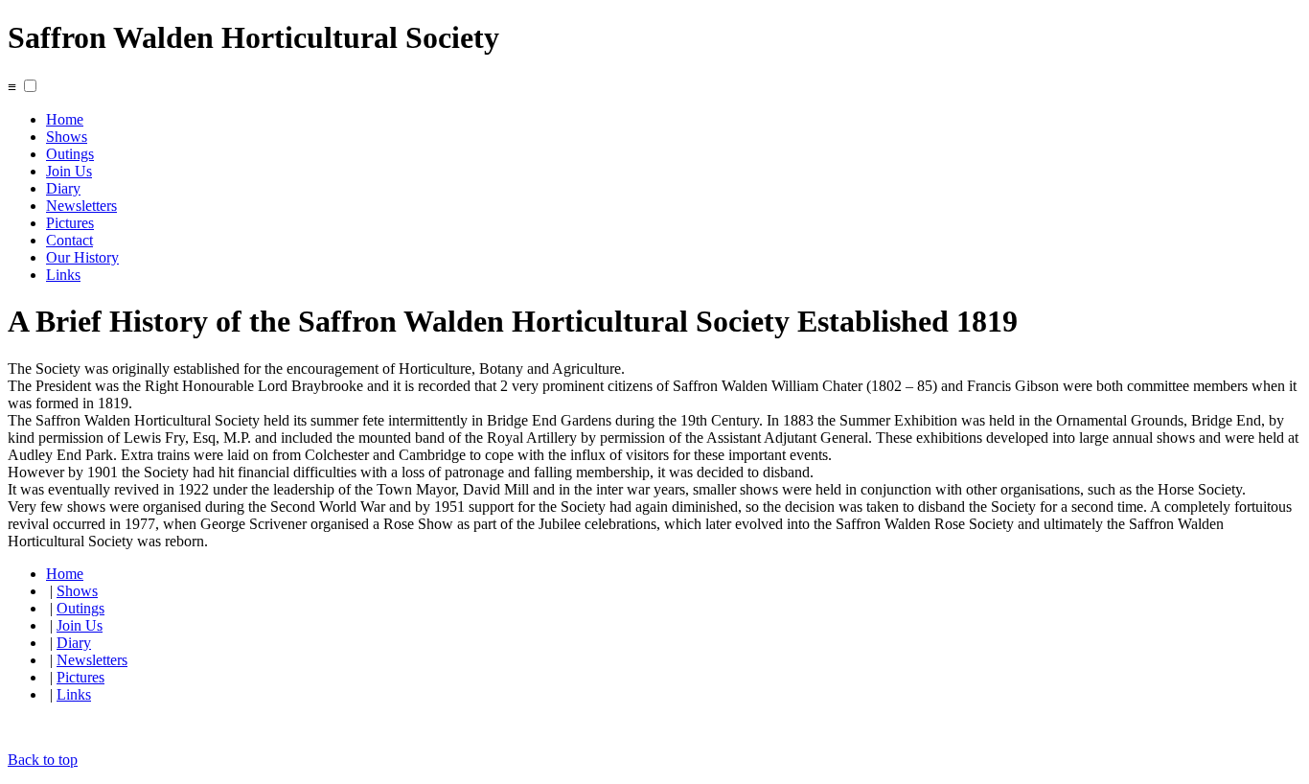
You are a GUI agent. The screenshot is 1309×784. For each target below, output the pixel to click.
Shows (66, 136)
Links (63, 274)
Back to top (43, 759)
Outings (70, 154)
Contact (69, 240)
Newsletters (81, 205)
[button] (30, 86)
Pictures (70, 223)
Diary (63, 188)
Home (64, 119)
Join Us (69, 171)
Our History (82, 257)
